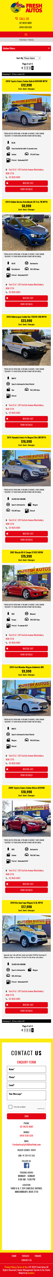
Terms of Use (22, 1267)
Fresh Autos (23, 39)
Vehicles (31, 39)
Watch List (28, 183)
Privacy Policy (10, 1267)
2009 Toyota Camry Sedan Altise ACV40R (26, 787)
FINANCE (38, 1255)
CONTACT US (26, 1260)
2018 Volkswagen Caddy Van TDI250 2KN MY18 (26, 316)
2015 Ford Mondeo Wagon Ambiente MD (27, 667)
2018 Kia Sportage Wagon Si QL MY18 (26, 902)
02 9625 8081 (25, 22)
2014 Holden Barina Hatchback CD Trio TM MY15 (26, 201)
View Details (26, 189)
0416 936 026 (25, 27)
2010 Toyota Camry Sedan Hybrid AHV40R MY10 (26, 81)
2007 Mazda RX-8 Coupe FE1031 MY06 (26, 552)
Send (26, 1116)
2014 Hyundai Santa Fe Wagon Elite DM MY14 (26, 437)
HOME (14, 1255)
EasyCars (31, 1272)
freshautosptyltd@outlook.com (26, 1144)
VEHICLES (25, 1255)
